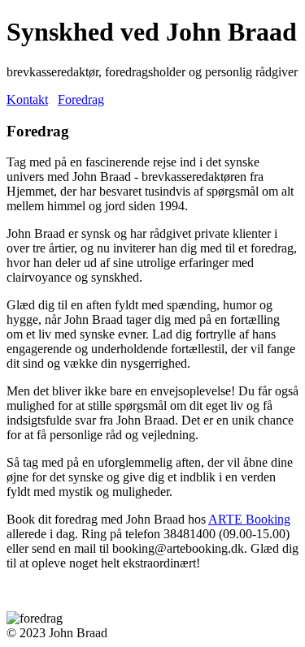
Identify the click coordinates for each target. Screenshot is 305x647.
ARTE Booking (249, 519)
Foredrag (81, 99)
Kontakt (27, 99)
